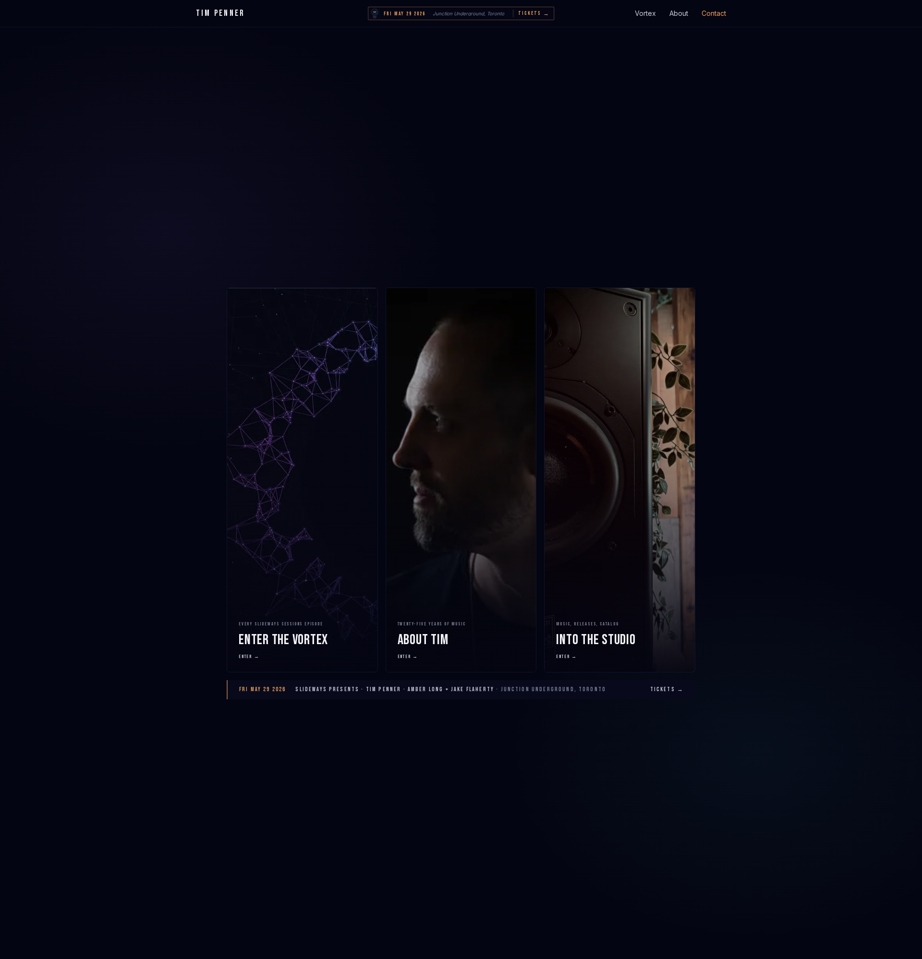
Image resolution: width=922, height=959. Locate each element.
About (678, 13)
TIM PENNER (220, 13)
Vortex (645, 13)
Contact (714, 13)
